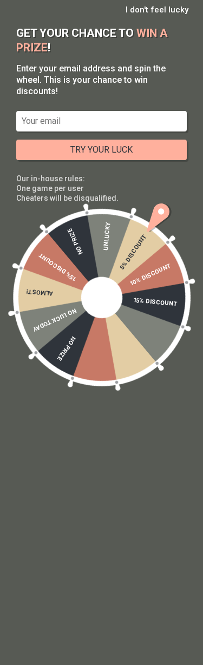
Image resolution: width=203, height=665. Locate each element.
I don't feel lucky (157, 10)
